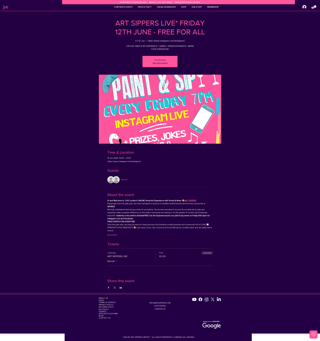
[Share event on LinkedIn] (121, 288)
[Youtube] (194, 299)
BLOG (101, 316)
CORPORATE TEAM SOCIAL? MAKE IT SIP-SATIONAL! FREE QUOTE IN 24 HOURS (160, 2)
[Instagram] (206, 299)
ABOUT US (103, 298)
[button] (313, 7)
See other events (160, 63)
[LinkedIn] (218, 299)
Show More (112, 235)
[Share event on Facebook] (108, 288)
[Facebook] (200, 299)
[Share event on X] (115, 288)
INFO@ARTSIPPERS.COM (160, 303)
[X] (212, 299)
